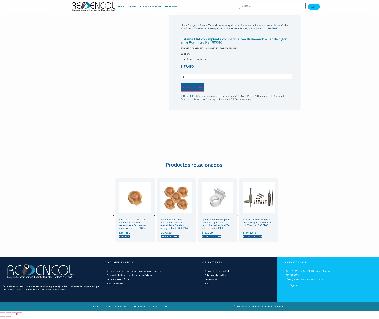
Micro (209, 99)
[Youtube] (301, 293)
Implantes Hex (197, 99)
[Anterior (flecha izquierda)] (2, 317)
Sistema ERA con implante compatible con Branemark (225, 25)
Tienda (132, 6)
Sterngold (192, 25)
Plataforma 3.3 (226, 99)
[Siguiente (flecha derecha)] (8, 317)
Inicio (121, 6)
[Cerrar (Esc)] (2, 313)
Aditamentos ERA (264, 96)
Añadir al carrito (192, 87)
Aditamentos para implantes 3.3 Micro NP (228, 96)
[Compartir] (8, 313)
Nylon (215, 99)
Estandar (185, 99)
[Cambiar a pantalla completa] (14, 313)
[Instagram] (311, 293)
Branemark (279, 96)
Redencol (171, 6)
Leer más (124, 236)
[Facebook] (292, 293)
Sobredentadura (243, 99)
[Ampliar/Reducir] (19, 313)
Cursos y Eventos (151, 6)
